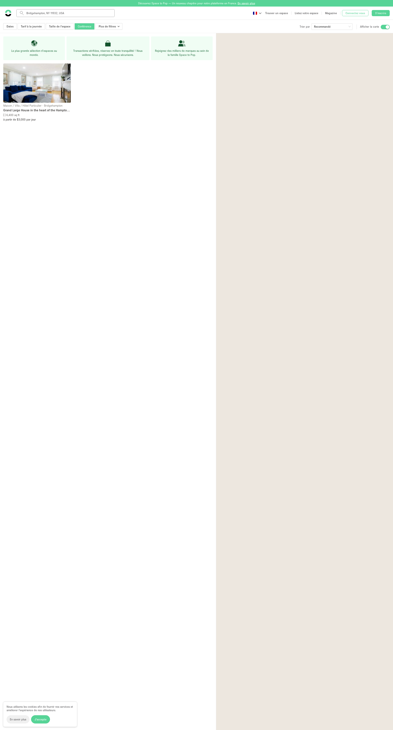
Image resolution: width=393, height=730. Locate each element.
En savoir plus (18, 719)
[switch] (385, 27)
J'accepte (40, 719)
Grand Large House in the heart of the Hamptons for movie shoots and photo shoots (36, 110)
